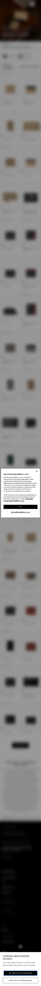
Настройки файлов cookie (20, 512)
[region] (20, 493)
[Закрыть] (36, 471)
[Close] (20, 946)
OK (20, 507)
